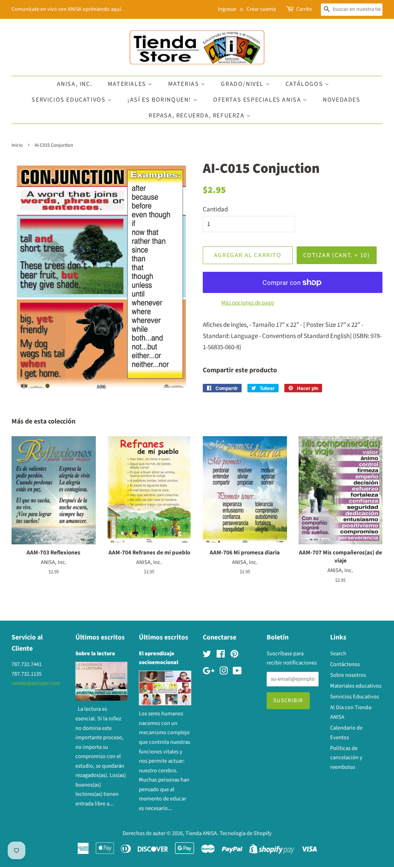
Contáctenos (345, 664)
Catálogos (305, 84)
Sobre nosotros (348, 675)
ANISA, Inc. (75, 84)
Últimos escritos (100, 637)
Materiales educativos (355, 686)
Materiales (128, 84)
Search (338, 653)
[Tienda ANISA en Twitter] (207, 655)
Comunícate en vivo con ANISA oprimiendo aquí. (67, 9)
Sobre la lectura (95, 653)
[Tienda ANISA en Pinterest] (234, 655)
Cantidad (215, 209)
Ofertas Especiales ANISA (258, 99)
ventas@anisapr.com (36, 683)
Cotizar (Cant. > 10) (336, 255)
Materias (184, 84)
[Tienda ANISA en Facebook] (220, 655)
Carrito (304, 9)
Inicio (17, 145)
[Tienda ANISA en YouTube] (237, 672)
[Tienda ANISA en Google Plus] (208, 672)
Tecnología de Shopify (246, 833)
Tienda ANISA (201, 833)
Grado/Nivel (243, 84)
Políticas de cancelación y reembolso (346, 757)
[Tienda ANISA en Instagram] (223, 672)
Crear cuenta (261, 9)
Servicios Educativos (69, 99)
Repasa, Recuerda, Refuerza (197, 115)
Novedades (341, 99)
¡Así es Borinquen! (160, 99)
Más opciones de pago (247, 303)
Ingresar (227, 9)
